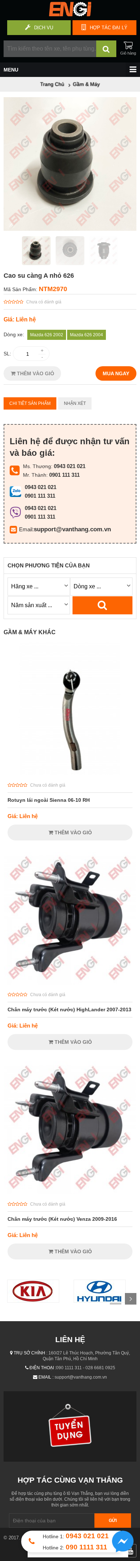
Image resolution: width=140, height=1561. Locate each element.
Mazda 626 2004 (86, 334)
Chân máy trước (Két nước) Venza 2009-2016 (62, 1219)
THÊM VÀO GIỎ (34, 373)
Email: (26, 529)
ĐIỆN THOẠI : (42, 1367)
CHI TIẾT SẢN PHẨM (30, 403)
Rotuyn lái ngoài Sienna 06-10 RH (49, 800)
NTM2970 (53, 289)
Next (130, 1299)
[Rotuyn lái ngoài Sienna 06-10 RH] (70, 774)
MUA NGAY (116, 373)
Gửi (113, 1520)
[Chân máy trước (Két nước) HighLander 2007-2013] (70, 983)
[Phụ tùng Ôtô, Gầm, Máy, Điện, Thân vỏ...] (70, 14)
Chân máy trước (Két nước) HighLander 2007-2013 (69, 1009)
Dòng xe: (14, 334)
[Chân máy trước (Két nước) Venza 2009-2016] (70, 1192)
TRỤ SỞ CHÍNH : (30, 1352)
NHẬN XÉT (75, 403)
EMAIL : (45, 1377)
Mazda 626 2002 (46, 334)
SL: (7, 353)
